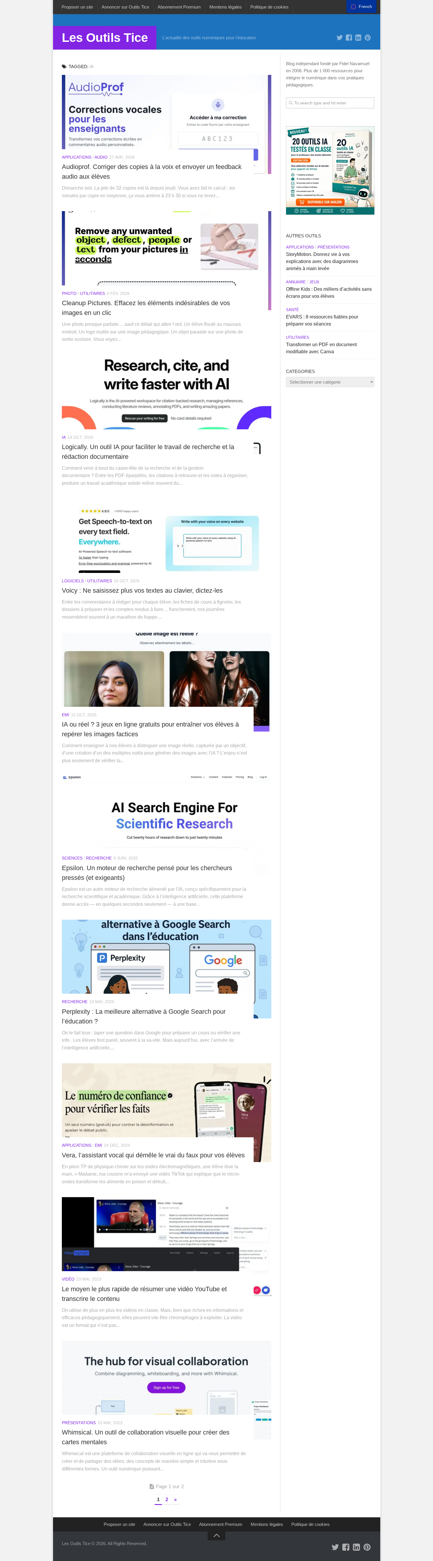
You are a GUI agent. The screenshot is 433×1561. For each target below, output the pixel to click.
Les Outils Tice (105, 38)
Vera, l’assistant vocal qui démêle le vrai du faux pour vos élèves (153, 1155)
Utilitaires (92, 293)
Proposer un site (77, 6)
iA (64, 437)
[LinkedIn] (358, 37)
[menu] (361, 6)
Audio (101, 157)
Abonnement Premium (179, 6)
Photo (69, 293)
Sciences (72, 858)
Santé (292, 310)
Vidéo (68, 1279)
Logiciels (73, 581)
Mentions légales (225, 6)
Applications (76, 157)
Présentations (79, 1422)
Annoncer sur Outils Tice (125, 6)
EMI (65, 714)
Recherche (99, 858)
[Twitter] (339, 37)
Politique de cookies (269, 6)
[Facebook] (349, 37)
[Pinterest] (367, 37)
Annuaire (296, 282)
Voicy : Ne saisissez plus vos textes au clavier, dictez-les (142, 590)
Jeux (314, 282)
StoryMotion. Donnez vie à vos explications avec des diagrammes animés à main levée (322, 261)
